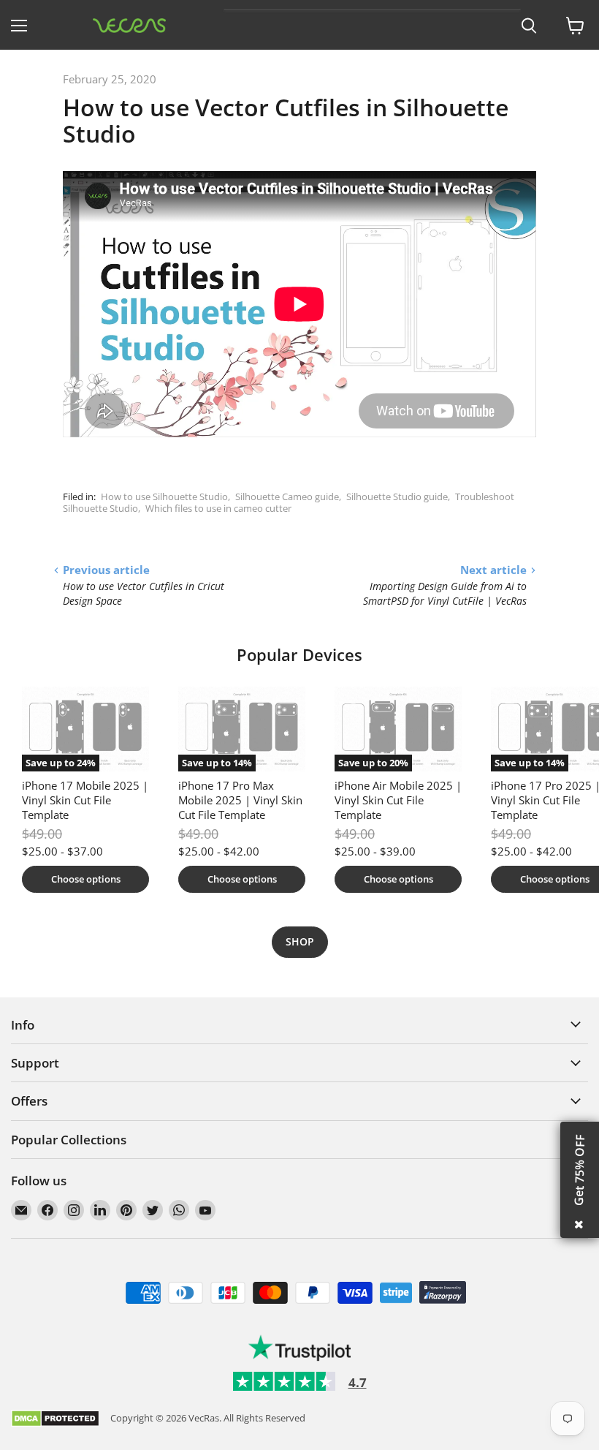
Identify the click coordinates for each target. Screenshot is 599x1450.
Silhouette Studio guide (397, 496)
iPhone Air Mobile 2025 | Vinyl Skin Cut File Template (398, 799)
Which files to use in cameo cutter (218, 508)
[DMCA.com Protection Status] (55, 1420)
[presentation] (529, 26)
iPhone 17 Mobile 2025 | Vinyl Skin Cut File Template (85, 799)
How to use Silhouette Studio (164, 496)
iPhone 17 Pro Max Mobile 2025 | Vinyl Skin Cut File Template (240, 799)
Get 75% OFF (579, 1170)
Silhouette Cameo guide (287, 496)
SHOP (300, 941)
